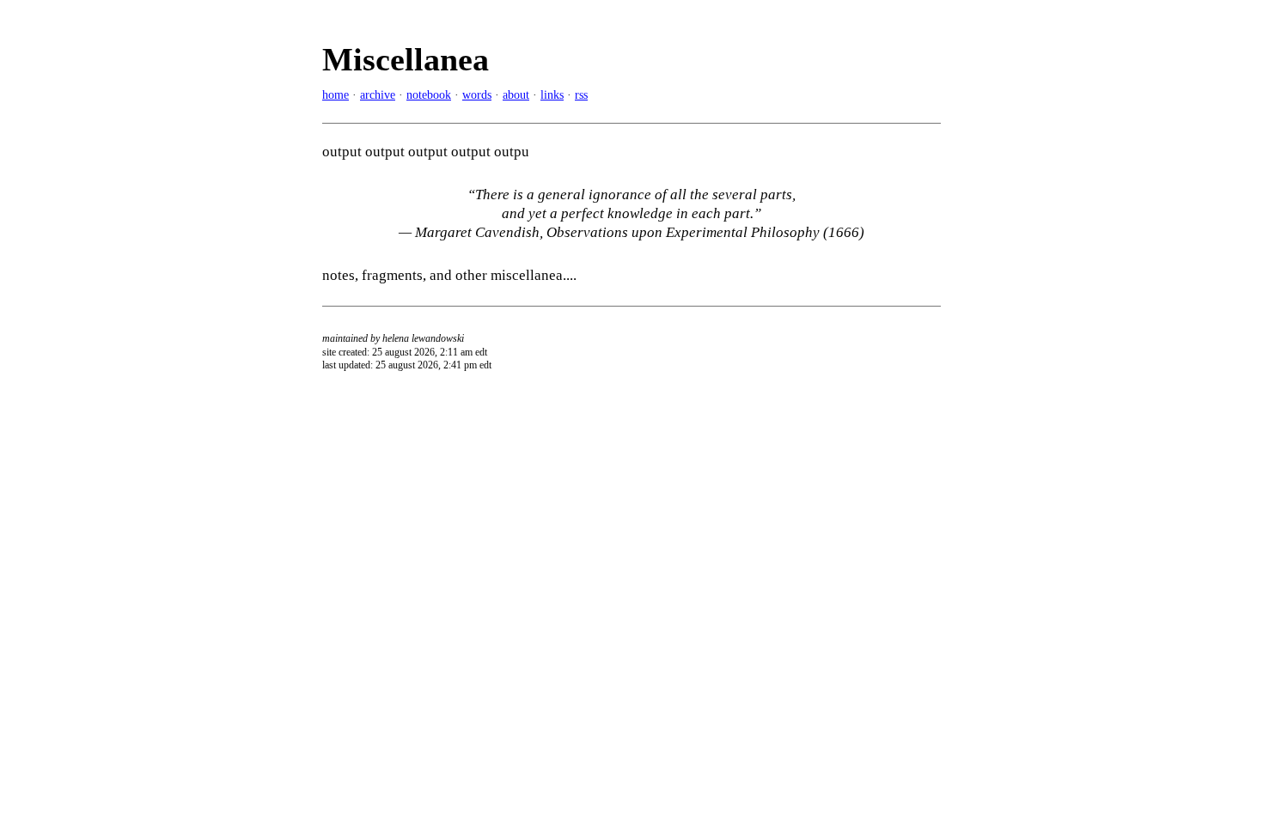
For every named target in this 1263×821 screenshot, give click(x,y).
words (476, 94)
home (335, 94)
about (516, 94)
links (552, 94)
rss (581, 94)
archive (377, 94)
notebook (428, 94)
